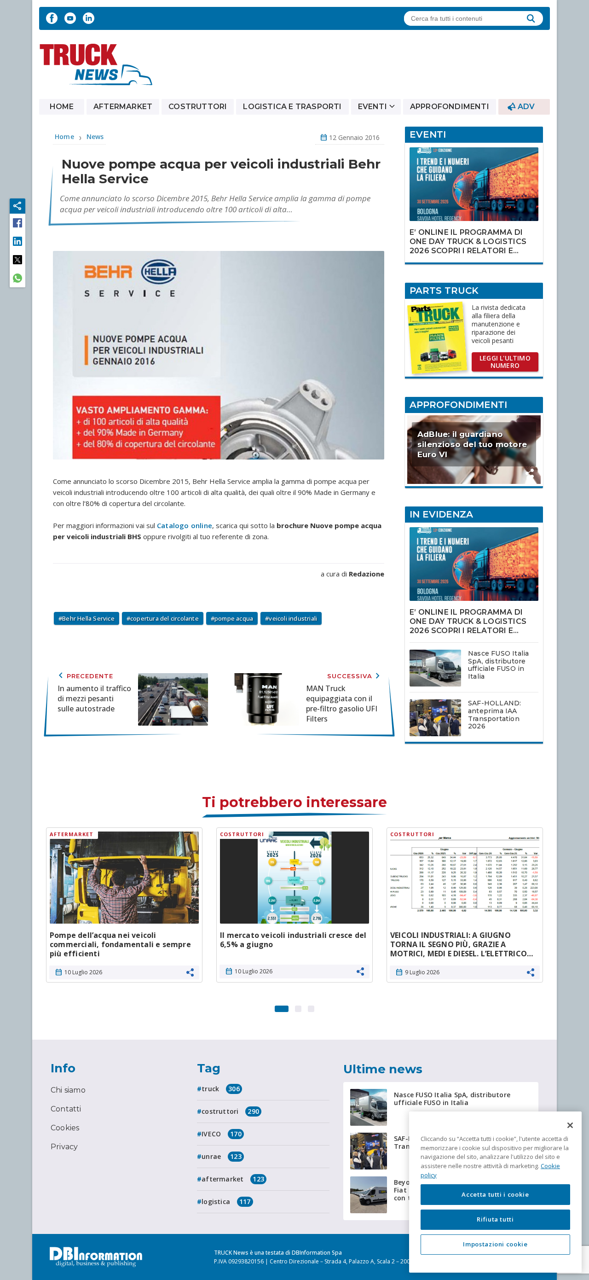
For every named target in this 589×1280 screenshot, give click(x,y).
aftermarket (233, 1179)
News (95, 136)
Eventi (372, 106)
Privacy (64, 1146)
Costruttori (197, 106)
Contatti (66, 1109)
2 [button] (298, 1006)
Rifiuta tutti (495, 1219)
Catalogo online (184, 525)
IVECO (222, 1133)
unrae (222, 1156)
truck (221, 1088)
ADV (526, 106)
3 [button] (311, 1006)
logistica (226, 1201)
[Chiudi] (570, 1125)
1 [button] (281, 1006)
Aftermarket (122, 106)
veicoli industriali (293, 618)
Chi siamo (68, 1090)
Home (62, 106)
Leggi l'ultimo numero (505, 362)
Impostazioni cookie (495, 1244)
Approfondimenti (449, 106)
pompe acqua (233, 618)
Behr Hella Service (88, 618)
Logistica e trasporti (292, 106)
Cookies (65, 1127)
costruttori (230, 1111)
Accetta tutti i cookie (495, 1194)
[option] (124, 908)
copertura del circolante (164, 618)
